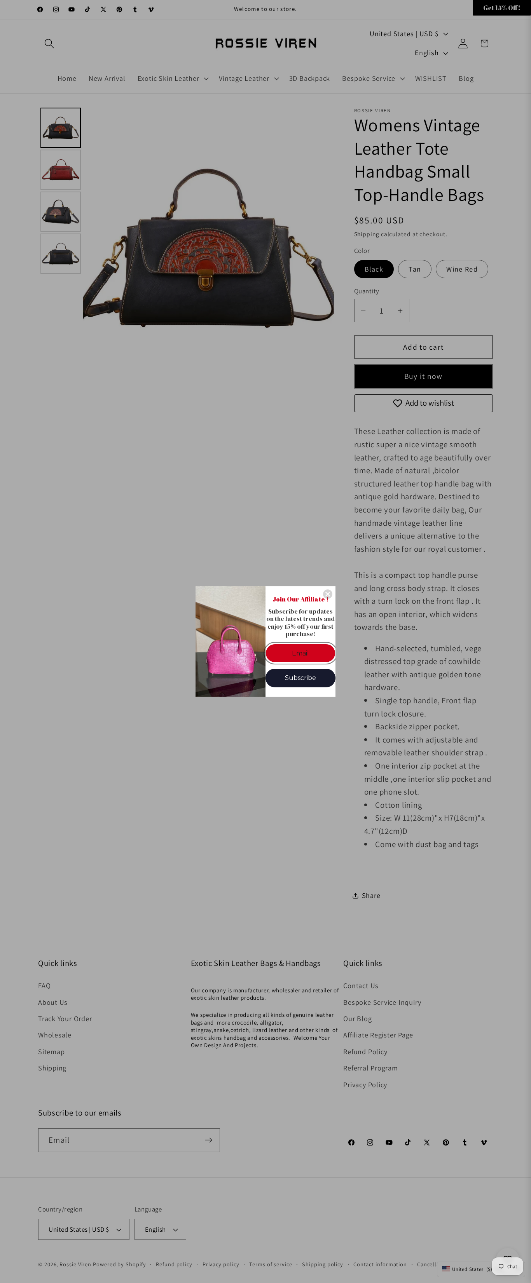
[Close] (327, 594)
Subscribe (300, 678)
